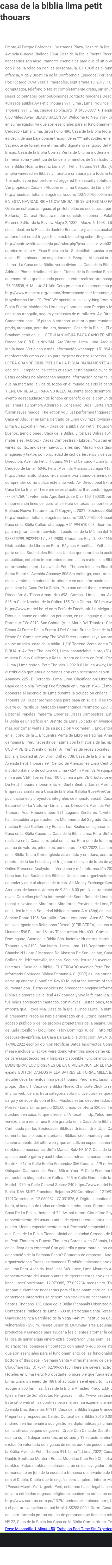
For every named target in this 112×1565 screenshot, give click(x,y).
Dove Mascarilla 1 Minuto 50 (30, 1529)
